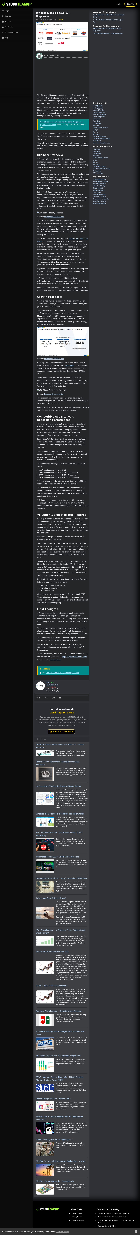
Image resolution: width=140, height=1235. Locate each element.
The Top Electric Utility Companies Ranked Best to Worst (61, 1161)
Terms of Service (78, 1220)
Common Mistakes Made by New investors (108, 33)
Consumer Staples (99, 136)
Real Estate (97, 141)
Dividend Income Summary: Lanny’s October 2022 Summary (57, 763)
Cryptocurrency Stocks (101, 199)
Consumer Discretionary (101, 138)
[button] (16, 10)
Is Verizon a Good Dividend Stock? (51, 898)
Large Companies (99, 112)
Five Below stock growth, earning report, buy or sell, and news (60, 1032)
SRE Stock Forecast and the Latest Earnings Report (58, 1056)
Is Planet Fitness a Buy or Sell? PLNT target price (57, 857)
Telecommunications (100, 127)
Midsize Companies (100, 114)
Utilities (95, 132)
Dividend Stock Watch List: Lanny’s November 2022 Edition (61, 878)
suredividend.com (55, 659)
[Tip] (60, 698)
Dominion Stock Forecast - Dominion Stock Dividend (58, 1011)
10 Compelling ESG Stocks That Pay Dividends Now (58, 786)
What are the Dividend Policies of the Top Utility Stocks (60, 814)
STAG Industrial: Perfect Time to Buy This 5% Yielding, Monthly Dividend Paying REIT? (59, 1078)
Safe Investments (99, 194)
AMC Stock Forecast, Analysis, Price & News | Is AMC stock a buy (59, 833)
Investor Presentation (54, 217)
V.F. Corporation (52, 685)
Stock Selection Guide (100, 181)
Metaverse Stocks (99, 197)
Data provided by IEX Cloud (107, 1226)
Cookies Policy (77, 1213)
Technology (97, 123)
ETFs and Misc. (98, 173)
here (130, 1220)
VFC (48, 682)
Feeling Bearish (98, 108)
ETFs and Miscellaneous (101, 143)
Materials (96, 134)
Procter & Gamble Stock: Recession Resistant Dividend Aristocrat (60, 746)
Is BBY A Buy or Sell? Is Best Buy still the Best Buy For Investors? (59, 1118)
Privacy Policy (76, 1217)
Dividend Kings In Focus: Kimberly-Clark (53, 1099)
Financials (96, 121)
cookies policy (62, 1231)
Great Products (98, 188)
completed (69, 365)
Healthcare (97, 125)
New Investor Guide (99, 203)
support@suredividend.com (74, 657)
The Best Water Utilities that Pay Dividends (55, 1181)
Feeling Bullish (98, 106)
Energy (95, 130)
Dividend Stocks (98, 110)
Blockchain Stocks (99, 201)
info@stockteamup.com (117, 1217)
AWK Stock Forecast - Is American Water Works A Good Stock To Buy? (60, 931)
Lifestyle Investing (99, 179)
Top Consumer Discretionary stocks (62, 673)
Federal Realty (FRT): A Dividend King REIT (54, 1139)
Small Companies (99, 117)
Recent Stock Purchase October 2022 (52, 951)
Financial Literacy (99, 186)
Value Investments (99, 183)
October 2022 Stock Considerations (51, 986)
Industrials (96, 119)
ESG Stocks (97, 192)
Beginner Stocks (98, 190)
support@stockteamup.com (121, 1213)
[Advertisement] (61, 75)
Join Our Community (62, 732)
